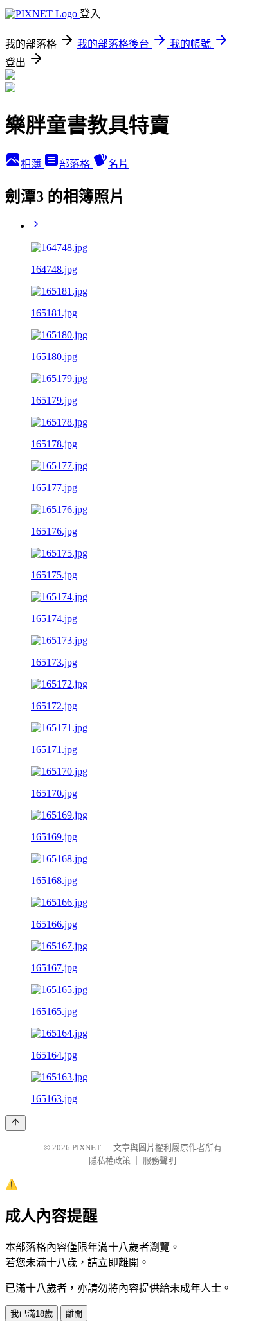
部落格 (76, 164)
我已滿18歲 (31, 1314)
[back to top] (15, 1123)
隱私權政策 (110, 1160)
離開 (74, 1314)
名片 (118, 164)
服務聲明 (159, 1160)
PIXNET (86, 1147)
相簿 (32, 164)
